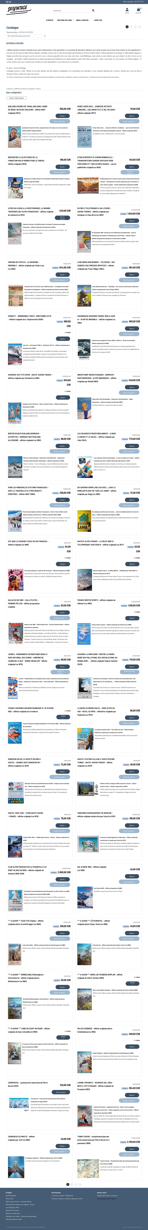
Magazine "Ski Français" (12, 1210)
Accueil (10, 89)
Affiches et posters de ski (13, 1213)
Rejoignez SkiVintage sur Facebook (107, 1195)
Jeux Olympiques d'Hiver (12, 1207)
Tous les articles (12, 32)
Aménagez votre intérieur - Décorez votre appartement (21, 1216)
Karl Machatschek (11, 1195)
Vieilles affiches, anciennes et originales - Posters (20, 1204)
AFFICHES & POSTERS (26, 32)
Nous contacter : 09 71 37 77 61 (133, 1)
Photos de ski (9, 1199)
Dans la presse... (83, 20)
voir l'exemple (85, 71)
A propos (49, 20)
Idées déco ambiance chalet (14, 1219)
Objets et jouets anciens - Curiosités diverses (19, 1201)
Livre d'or (98, 20)
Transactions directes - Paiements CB (62, 1195)
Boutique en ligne (64, 20)
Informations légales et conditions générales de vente (66, 1199)
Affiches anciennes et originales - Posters (28, 89)
